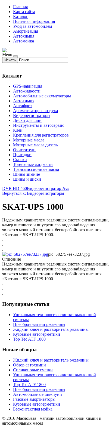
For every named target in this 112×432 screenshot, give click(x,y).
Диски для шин (27, 120)
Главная (20, 6)
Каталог (20, 16)
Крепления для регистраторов (41, 135)
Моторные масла (28, 140)
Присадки (22, 154)
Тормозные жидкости (33, 164)
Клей (18, 130)
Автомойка (23, 41)
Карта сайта (24, 11)
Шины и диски (27, 179)
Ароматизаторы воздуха (35, 110)
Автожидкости (27, 91)
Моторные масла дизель (35, 145)
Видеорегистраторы (31, 115)
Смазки (20, 159)
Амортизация (25, 31)
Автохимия (23, 36)
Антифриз (22, 105)
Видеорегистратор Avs (48, 188)
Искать (10, 60)
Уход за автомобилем (32, 26)
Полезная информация (34, 21)
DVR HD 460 (14, 188)
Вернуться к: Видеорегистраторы (33, 193)
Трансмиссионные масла (36, 169)
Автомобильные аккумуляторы (42, 96)
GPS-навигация (27, 86)
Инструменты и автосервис (38, 125)
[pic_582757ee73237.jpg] (25, 254)
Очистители (24, 149)
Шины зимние (26, 174)
